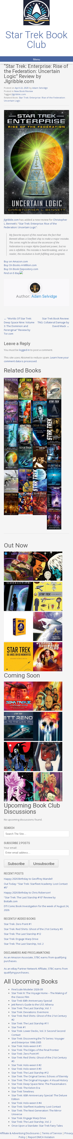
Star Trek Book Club (36, 39)
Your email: (10, 847)
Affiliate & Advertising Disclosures (20, 1133)
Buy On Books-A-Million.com (20, 265)
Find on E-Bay (12, 273)
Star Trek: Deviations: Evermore (30, 1012)
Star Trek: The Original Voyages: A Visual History (39, 1080)
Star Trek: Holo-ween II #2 (26, 1065)
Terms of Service (52, 1133)
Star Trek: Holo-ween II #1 (26, 1046)
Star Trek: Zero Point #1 (18, 924)
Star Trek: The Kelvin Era (25, 1088)
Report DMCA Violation (41, 1137)
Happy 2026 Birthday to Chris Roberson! (27, 892)
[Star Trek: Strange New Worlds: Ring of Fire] (47, 670)
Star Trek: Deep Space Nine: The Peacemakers (38, 1084)
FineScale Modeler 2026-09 (27, 989)
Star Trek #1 (18, 1027)
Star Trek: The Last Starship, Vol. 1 (31, 1008)
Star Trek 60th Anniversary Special (31, 1000)
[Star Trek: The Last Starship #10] (47, 579)
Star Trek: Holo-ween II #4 (26, 1103)
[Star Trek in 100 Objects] (47, 610)
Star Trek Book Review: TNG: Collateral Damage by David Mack (53, 322)
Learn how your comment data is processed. (36, 359)
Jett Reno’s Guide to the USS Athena (32, 1004)
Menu (36, 59)
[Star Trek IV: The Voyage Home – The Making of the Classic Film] (18, 709)
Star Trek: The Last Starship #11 (30, 1023)
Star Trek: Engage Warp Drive (21, 939)
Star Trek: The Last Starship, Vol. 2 (24, 944)
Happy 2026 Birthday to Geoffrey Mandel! (28, 878)
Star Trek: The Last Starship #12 (22, 934)
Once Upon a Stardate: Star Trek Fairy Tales (37, 1125)
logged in (24, 350)
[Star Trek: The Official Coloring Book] (47, 640)
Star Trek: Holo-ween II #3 (26, 1068)
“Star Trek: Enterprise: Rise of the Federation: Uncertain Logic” (30, 225)
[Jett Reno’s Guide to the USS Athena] (18, 740)
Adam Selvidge (40, 87)
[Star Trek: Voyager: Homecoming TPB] (18, 610)
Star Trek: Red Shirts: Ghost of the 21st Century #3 (33, 929)
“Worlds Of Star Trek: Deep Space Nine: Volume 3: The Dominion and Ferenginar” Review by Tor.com (19, 326)
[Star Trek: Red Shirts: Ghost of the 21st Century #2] (47, 770)
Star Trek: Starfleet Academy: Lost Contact (36, 1106)
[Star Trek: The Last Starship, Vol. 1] (47, 740)
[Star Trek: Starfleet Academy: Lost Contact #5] (18, 579)
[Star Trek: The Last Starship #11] (18, 800)
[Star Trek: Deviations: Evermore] (18, 770)
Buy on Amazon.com (16, 261)
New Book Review (23, 91)
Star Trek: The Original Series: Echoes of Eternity (39, 1076)
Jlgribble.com (19, 94)
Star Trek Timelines (22, 1091)
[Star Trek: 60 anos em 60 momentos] (18, 670)
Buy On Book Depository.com (21, 269)
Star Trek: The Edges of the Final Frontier (35, 1050)
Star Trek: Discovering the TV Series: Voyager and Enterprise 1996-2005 (37, 1040)
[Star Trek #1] (47, 800)
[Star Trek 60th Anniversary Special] (47, 709)
